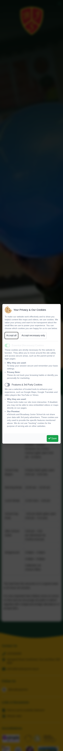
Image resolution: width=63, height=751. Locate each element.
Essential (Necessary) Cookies (28, 345)
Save (54, 438)
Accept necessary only (33, 335)
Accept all (11, 335)
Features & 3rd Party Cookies (27, 384)
